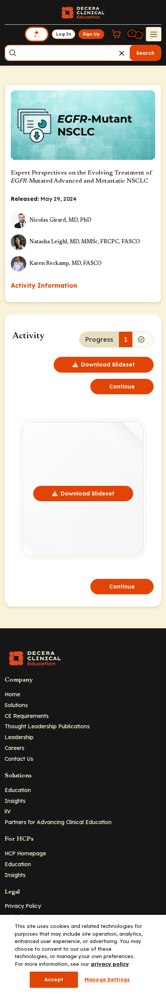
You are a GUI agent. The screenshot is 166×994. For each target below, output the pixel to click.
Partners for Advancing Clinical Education (58, 822)
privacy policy (110, 964)
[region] (83, 954)
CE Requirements (27, 715)
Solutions (16, 705)
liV (8, 811)
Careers (14, 748)
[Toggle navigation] (153, 34)
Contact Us (19, 758)
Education (18, 790)
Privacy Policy (23, 905)
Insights (15, 800)
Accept (53, 979)
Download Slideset (108, 364)
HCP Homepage (25, 853)
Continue (122, 386)
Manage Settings (107, 979)
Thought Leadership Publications (47, 726)
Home (12, 694)
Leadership (19, 737)
